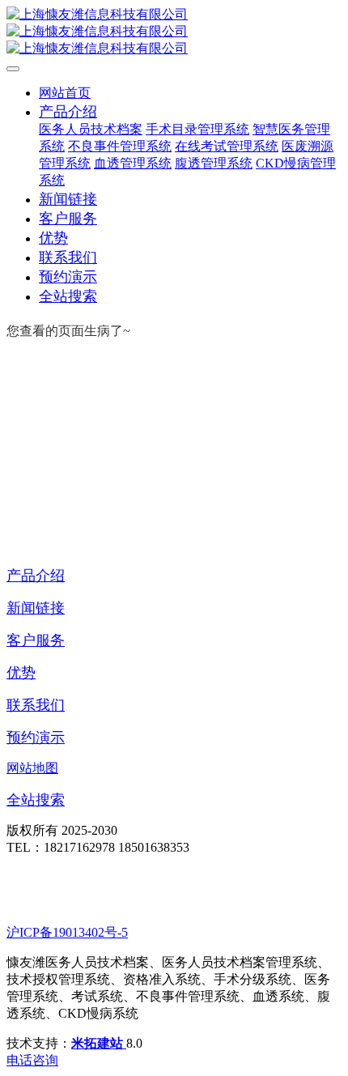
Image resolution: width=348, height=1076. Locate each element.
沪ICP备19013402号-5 (67, 932)
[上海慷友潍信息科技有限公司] (174, 31)
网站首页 (65, 93)
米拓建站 (98, 1043)
